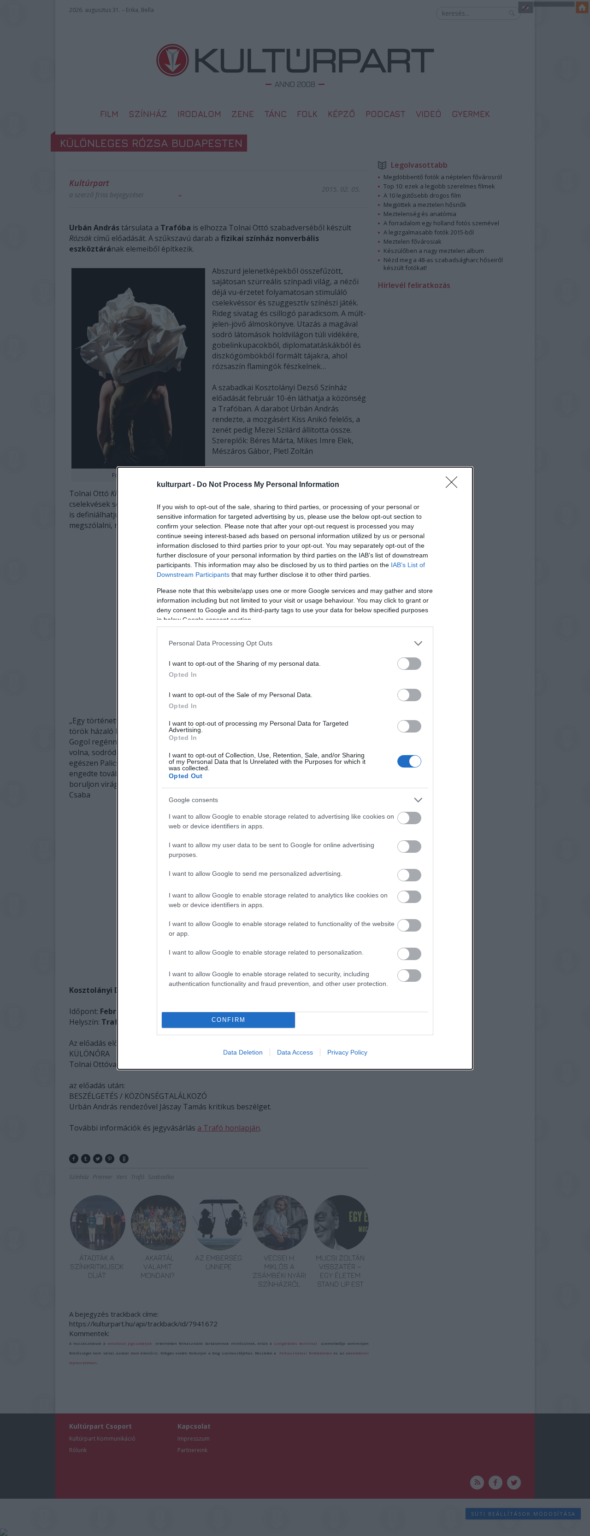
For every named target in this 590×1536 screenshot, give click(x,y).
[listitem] (295, 643)
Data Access (295, 1052)
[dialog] (295, 768)
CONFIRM (229, 1019)
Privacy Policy (347, 1052)
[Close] (454, 485)
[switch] (409, 663)
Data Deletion (243, 1052)
